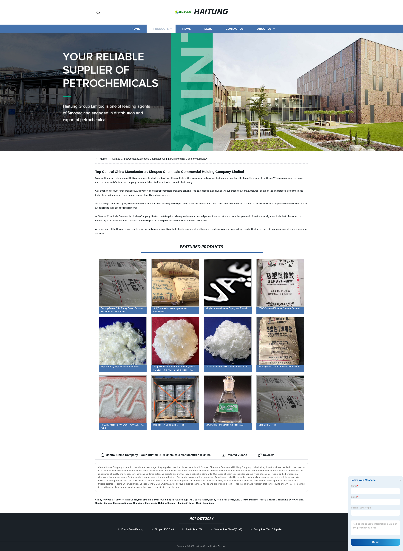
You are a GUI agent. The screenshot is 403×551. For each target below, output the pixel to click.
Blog (208, 28)
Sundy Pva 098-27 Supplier (268, 529)
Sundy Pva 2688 (193, 529)
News (186, 28)
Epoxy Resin (201, 499)
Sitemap (222, 546)
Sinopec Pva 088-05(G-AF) (228, 529)
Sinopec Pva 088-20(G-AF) (179, 499)
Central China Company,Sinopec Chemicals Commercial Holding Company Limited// (159, 158)
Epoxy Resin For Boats (221, 499)
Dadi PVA (159, 499)
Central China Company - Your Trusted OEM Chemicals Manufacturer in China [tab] (158, 455)
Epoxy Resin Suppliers (201, 503)
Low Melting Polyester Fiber (250, 499)
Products (161, 28)
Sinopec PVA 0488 (164, 529)
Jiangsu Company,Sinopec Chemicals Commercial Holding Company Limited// (145, 503)
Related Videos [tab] (237, 455)
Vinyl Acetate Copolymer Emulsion (134, 499)
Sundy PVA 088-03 (105, 499)
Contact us (235, 28)
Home (135, 28)
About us (264, 28)
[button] (98, 12)
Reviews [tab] (268, 455)
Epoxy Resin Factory (132, 529)
